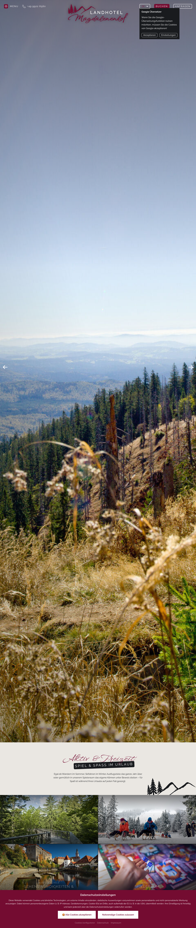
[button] (5, 367)
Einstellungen (168, 35)
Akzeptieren (149, 35)
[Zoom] (98, 371)
